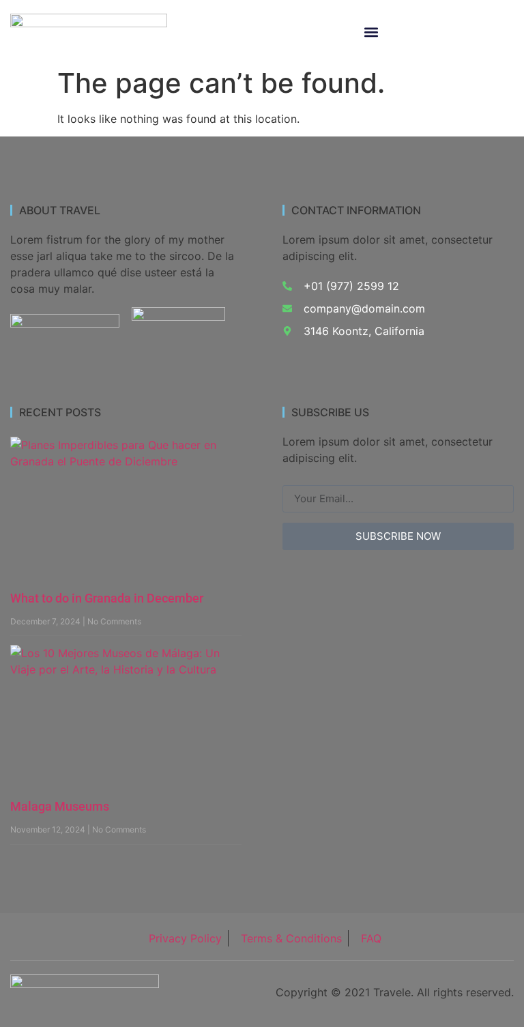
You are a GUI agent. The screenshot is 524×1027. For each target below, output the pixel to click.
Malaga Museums (59, 806)
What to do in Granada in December (106, 598)
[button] (371, 32)
